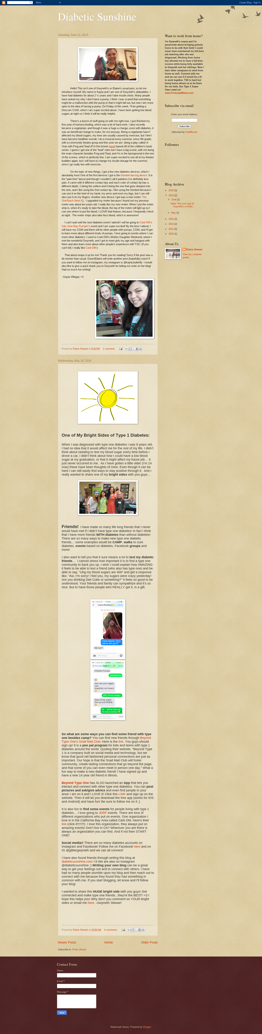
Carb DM (91, 247)
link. (121, 741)
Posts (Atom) (79, 949)
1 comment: (109, 348)
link (64, 824)
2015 (171, 219)
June (174, 199)
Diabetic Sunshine (97, 16)
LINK (122, 794)
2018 (171, 190)
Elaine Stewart (194, 249)
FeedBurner (191, 132)
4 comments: (111, 929)
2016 (171, 195)
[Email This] (127, 349)
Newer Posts (67, 942)
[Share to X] (134, 349)
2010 (171, 233)
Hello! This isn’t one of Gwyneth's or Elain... (183, 205)
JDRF (103, 813)
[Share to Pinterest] (140, 349)
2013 (171, 224)
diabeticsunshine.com (77, 861)
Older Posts (149, 942)
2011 (171, 229)
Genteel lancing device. (134, 175)
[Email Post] (120, 348)
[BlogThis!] (130, 349)
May (173, 212)
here (111, 146)
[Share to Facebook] (137, 349)
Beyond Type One (75, 783)
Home (108, 942)
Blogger (147, 1027)
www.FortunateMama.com (179, 93)
